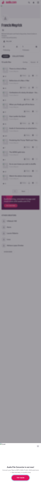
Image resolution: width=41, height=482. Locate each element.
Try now (20, 478)
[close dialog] (37, 446)
